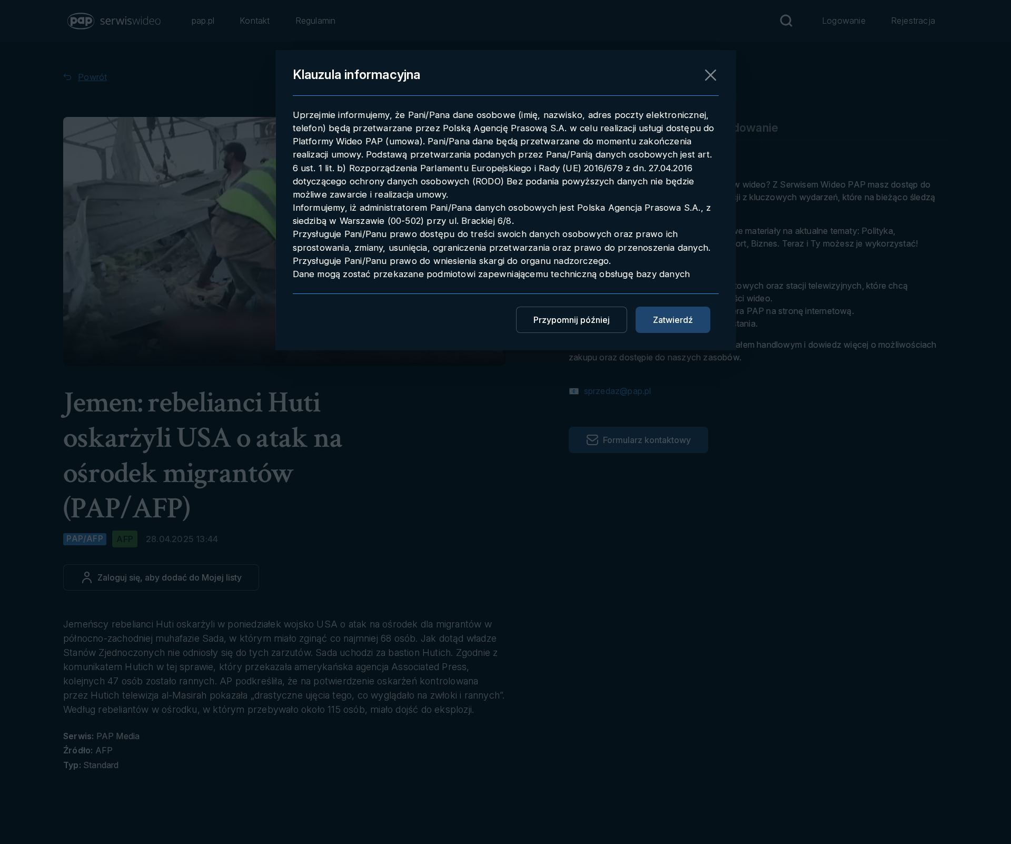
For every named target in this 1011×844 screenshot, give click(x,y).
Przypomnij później (571, 320)
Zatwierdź (673, 320)
